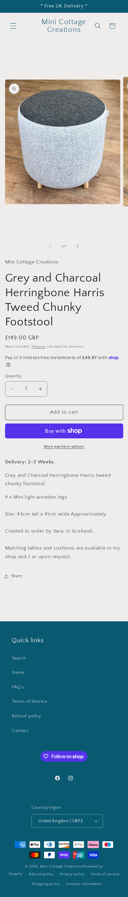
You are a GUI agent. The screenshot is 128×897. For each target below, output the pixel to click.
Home (18, 672)
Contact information (84, 884)
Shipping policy (46, 884)
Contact (20, 730)
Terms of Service (29, 701)
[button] (13, 26)
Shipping (38, 346)
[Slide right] (77, 246)
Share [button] (17, 575)
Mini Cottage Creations (61, 866)
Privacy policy (72, 874)
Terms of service (105, 874)
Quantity (13, 376)
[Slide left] (50, 246)
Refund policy (26, 715)
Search (19, 658)
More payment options (64, 446)
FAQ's (18, 687)
